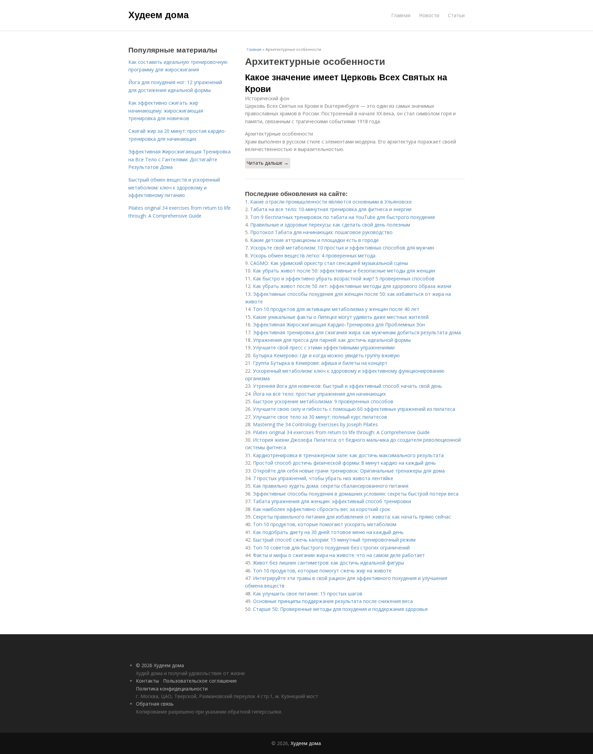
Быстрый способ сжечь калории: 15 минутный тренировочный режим (334, 539)
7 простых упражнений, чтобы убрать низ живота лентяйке (323, 478)
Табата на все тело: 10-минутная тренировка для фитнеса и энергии (330, 209)
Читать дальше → (268, 163)
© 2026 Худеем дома (160, 665)
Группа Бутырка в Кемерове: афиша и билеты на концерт (320, 363)
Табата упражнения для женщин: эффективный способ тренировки (332, 501)
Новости (429, 15)
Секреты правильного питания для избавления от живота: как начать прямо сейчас (352, 516)
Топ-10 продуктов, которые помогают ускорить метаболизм (324, 524)
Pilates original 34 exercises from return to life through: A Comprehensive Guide (341, 432)
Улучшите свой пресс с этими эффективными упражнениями (324, 347)
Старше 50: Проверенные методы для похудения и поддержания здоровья (340, 609)
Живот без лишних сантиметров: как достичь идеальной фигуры (328, 562)
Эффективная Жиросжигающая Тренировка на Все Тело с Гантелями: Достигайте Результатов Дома (179, 159)
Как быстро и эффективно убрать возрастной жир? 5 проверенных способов (343, 278)
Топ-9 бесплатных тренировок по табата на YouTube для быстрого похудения (342, 217)
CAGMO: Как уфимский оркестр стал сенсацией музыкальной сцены (329, 263)
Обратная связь (155, 703)
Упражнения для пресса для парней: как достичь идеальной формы (332, 340)
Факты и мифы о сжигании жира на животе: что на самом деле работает (339, 555)
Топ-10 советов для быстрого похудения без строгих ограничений (331, 547)
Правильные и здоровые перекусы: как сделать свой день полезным (330, 224)
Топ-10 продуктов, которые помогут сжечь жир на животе (322, 570)
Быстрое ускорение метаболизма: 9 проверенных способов (323, 401)
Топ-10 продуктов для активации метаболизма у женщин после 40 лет (336, 309)
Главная (400, 15)
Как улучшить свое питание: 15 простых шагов (307, 593)
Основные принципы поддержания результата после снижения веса (333, 601)
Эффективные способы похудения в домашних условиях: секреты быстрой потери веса (355, 493)
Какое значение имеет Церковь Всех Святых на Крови (346, 83)
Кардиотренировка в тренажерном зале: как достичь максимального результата (348, 455)
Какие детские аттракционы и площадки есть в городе (314, 240)
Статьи (456, 15)
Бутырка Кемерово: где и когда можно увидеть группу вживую (326, 355)
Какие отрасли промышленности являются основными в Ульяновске (331, 201)
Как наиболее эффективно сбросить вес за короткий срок (321, 509)
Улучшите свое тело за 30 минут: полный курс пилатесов (320, 417)
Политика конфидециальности (172, 688)
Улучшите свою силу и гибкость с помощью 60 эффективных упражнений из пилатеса (354, 409)
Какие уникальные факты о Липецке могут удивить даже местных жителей (341, 317)
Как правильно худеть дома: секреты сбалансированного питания (330, 486)
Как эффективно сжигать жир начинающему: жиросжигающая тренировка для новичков (165, 110)
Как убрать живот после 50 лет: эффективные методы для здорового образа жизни (352, 286)
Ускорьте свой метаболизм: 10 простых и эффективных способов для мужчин (342, 247)
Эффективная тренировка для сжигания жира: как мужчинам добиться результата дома (357, 332)
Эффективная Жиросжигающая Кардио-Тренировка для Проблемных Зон (339, 324)
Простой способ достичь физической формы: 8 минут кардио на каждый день (344, 463)
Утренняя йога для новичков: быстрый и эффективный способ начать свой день (347, 386)
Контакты (147, 680)
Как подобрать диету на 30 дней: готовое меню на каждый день (328, 532)
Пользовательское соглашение (200, 680)
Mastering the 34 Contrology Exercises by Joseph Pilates (315, 424)
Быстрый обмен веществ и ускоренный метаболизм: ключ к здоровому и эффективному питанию (174, 187)
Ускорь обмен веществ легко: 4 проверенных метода (312, 255)
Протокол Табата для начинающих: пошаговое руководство (321, 232)
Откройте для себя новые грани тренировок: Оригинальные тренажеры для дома (349, 470)
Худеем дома (158, 14)
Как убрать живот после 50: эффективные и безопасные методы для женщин (344, 270)
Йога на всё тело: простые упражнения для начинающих (319, 394)
